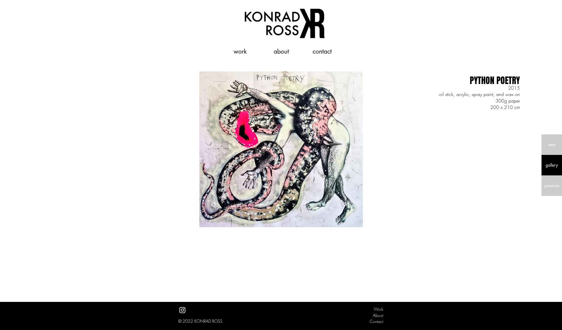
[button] (552, 144)
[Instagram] (182, 310)
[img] (281, 149)
